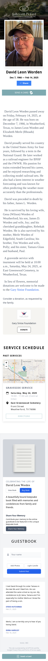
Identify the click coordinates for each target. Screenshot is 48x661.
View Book (12, 490)
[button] (24, 368)
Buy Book (25, 490)
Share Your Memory (16, 529)
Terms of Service (30, 650)
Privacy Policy (17, 650)
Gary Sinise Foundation (24, 289)
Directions (24, 416)
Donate (24, 330)
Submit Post (24, 571)
